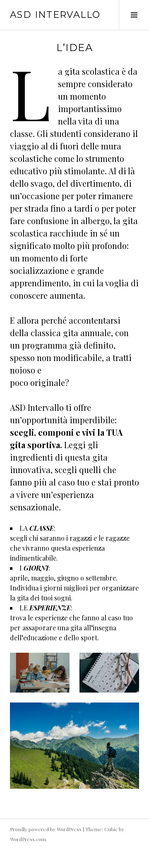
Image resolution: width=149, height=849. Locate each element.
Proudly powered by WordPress (46, 829)
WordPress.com (28, 839)
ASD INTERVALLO (55, 14)
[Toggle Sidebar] (134, 15)
